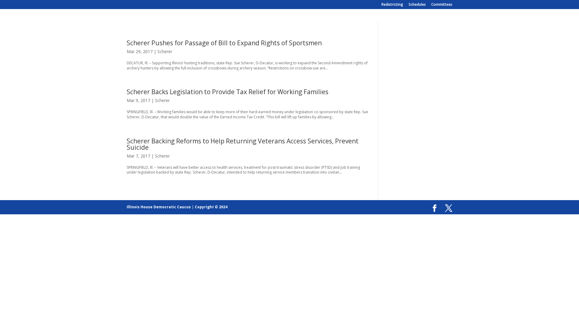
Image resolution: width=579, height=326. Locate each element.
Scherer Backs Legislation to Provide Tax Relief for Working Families (227, 92)
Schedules (417, 5)
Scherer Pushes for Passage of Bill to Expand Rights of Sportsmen (224, 43)
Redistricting (392, 5)
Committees (441, 5)
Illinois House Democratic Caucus (159, 206)
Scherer (164, 51)
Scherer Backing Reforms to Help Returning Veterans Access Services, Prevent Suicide (243, 144)
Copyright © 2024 (211, 206)
